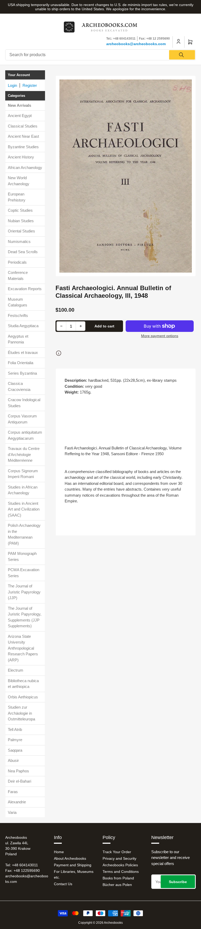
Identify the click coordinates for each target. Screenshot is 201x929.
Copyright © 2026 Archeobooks (100, 923)
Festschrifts (18, 315)
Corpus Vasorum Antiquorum (22, 419)
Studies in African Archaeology (22, 490)
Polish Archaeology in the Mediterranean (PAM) (24, 534)
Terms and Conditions (121, 871)
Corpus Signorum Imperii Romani (23, 474)
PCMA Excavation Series (23, 572)
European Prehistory (16, 197)
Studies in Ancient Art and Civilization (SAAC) (24, 509)
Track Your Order (117, 852)
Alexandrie (17, 802)
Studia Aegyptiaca (23, 325)
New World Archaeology (18, 181)
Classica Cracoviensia (19, 386)
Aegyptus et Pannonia (18, 339)
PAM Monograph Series (22, 556)
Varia (12, 812)
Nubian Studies (21, 221)
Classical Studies (22, 126)
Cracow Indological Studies (24, 402)
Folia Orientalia (20, 362)
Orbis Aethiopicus (23, 697)
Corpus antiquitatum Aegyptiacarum (25, 435)
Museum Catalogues (17, 302)
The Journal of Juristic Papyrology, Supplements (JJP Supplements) (24, 617)
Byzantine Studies (23, 147)
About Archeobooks (70, 858)
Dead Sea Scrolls (23, 251)
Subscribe (178, 882)
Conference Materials (18, 275)
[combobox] (100, 54)
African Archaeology (25, 167)
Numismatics (19, 241)
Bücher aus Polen (117, 885)
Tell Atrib (15, 729)
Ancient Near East (23, 136)
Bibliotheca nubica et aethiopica (23, 683)
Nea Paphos (18, 771)
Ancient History (21, 157)
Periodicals (17, 262)
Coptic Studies (20, 210)
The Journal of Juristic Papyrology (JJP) (24, 592)
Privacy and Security (119, 858)
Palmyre (15, 739)
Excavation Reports (25, 288)
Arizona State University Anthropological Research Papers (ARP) (23, 648)
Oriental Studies (21, 231)
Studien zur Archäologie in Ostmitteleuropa (21, 713)
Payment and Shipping (72, 865)
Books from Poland (118, 878)
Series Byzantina (22, 373)
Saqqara (15, 750)
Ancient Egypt (20, 115)
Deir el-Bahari (19, 781)
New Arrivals (19, 105)
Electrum (15, 670)
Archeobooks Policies (120, 865)
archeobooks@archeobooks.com (136, 44)
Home (59, 852)
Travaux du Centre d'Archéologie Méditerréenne (24, 454)
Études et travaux (23, 352)
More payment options (159, 336)
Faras (13, 791)
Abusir (13, 760)
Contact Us (63, 884)
